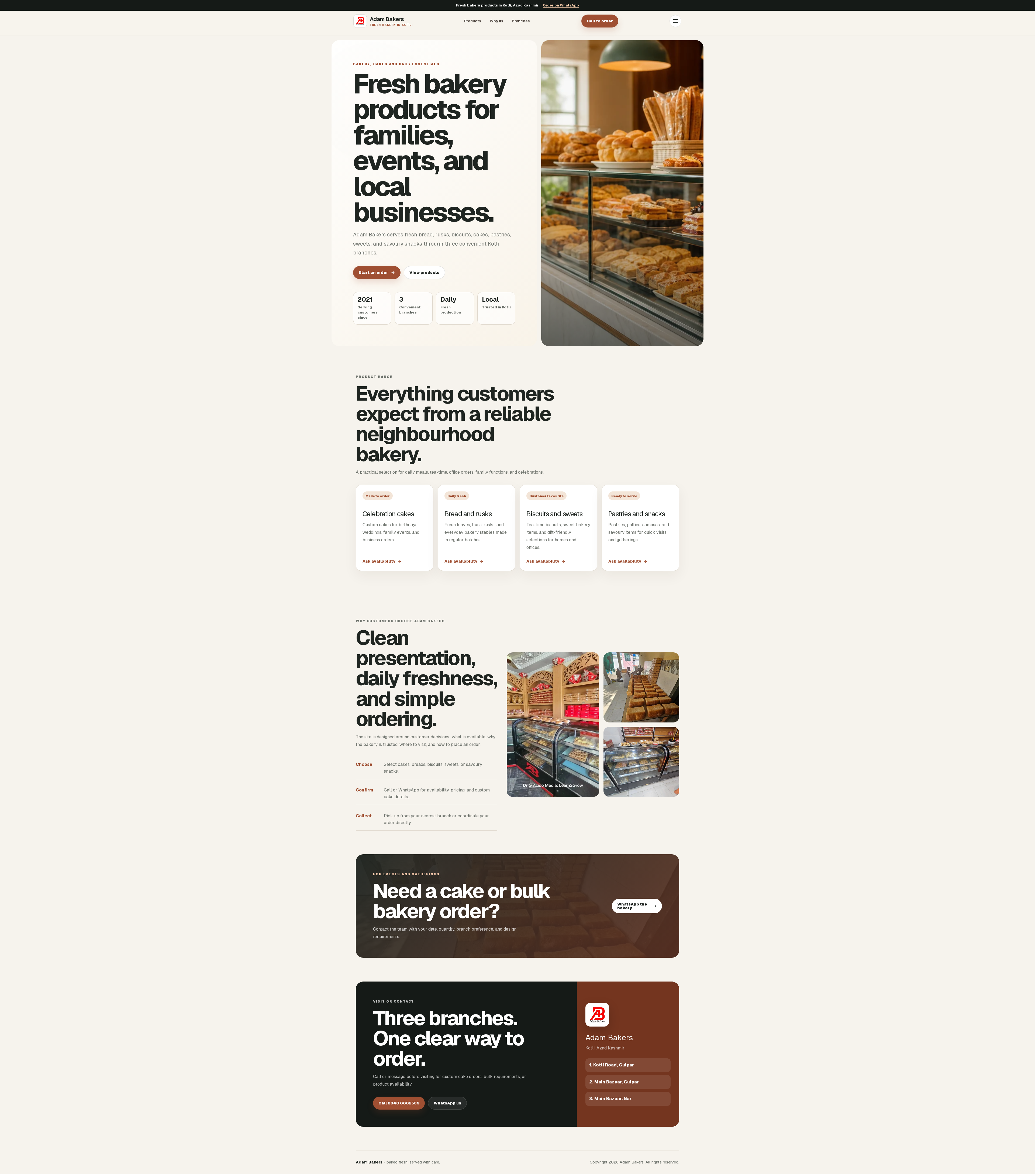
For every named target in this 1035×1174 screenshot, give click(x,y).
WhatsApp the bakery (632, 906)
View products (424, 272)
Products (472, 21)
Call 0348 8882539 (398, 1103)
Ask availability (379, 561)
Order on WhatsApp (561, 5)
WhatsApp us (447, 1103)
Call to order (600, 21)
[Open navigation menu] (675, 21)
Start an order (373, 272)
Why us (496, 21)
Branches (521, 21)
